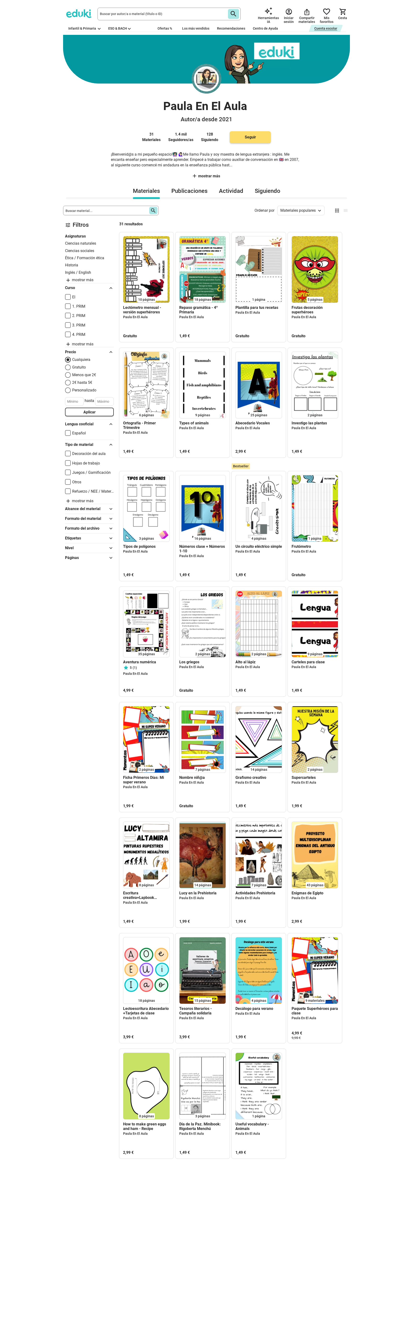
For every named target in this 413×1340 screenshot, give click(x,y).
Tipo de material (79, 444)
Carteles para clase (308, 662)
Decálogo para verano (254, 1008)
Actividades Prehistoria (255, 893)
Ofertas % (165, 28)
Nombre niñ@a (192, 777)
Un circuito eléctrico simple (258, 546)
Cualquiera (81, 359)
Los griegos (189, 662)
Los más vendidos (195, 28)
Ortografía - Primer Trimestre (139, 425)
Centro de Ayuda (265, 28)
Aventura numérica (139, 662)
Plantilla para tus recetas (256, 307)
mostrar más (209, 176)
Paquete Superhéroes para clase (315, 1010)
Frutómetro (301, 546)
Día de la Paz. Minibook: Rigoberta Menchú (200, 1126)
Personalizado (84, 390)
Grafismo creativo (250, 777)
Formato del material (83, 518)
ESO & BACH (117, 28)
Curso (70, 287)
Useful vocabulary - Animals (252, 1126)
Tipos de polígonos (139, 546)
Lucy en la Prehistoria (198, 893)
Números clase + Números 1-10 (202, 548)
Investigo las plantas (309, 423)
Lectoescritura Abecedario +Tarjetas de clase (146, 1010)
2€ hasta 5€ (82, 382)
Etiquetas (73, 538)
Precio (70, 352)
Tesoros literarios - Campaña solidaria (195, 1010)
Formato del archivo (82, 528)
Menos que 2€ (84, 375)
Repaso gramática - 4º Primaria (198, 309)
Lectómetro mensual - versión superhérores (142, 309)
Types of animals (194, 423)
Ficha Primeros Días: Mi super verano (143, 779)
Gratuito (79, 367)
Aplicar (89, 412)
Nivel (69, 548)
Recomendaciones (231, 28)
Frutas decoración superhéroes (307, 309)
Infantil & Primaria (82, 28)
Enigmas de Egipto (307, 893)
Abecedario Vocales (252, 423)
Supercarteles (304, 777)
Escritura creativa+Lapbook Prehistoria (138, 895)
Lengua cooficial (79, 424)
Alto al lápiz (245, 662)
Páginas (72, 557)
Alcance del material (82, 508)
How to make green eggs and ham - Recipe (144, 1126)
